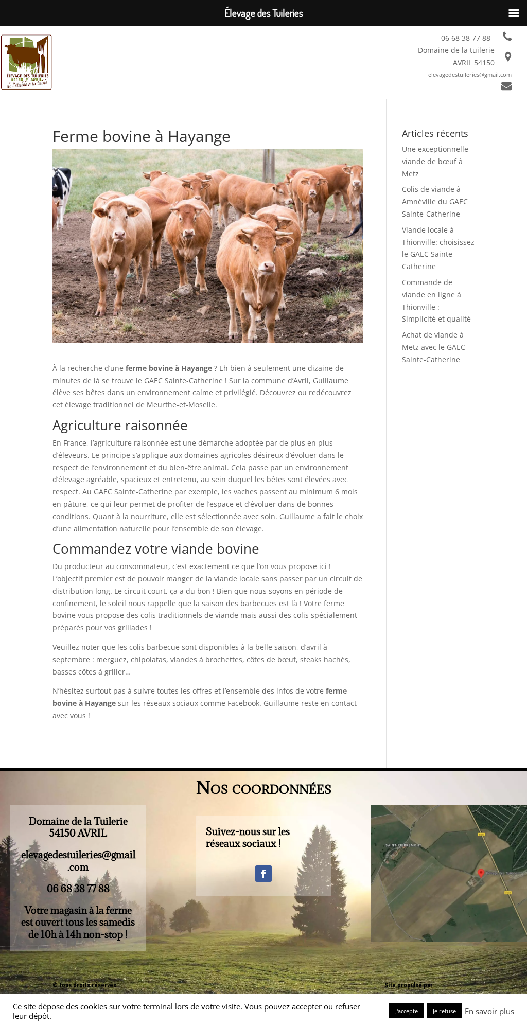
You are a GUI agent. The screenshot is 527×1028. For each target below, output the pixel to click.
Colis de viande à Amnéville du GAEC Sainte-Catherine (435, 201)
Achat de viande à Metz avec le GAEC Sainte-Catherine (433, 347)
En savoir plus (489, 1011)
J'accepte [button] (406, 1011)
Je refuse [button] (444, 1011)
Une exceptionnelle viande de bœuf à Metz (435, 161)
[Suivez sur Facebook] (263, 873)
